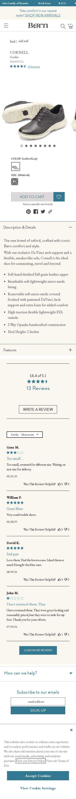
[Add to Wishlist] (59, 196)
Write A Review (38, 409)
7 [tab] (49, 145)
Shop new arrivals (42, 15)
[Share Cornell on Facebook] (35, 211)
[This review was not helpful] (66, 484)
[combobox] (25, 434)
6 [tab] (45, 145)
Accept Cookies (38, 775)
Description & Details (19, 227)
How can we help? (20, 673)
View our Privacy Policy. (30, 761)
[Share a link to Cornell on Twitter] (43, 211)
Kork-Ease (44, 3)
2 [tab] (26, 145)
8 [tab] (54, 145)
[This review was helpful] (59, 484)
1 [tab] (21, 145)
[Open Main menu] (5, 25)
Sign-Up (38, 710)
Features (9, 350)
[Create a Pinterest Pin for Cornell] (28, 211)
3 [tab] (31, 145)
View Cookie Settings (38, 788)
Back (12, 41)
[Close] (71, 730)
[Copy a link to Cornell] (50, 211)
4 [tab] (35, 145)
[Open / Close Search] (62, 26)
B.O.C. (63, 3)
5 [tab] (40, 145)
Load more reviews (38, 650)
